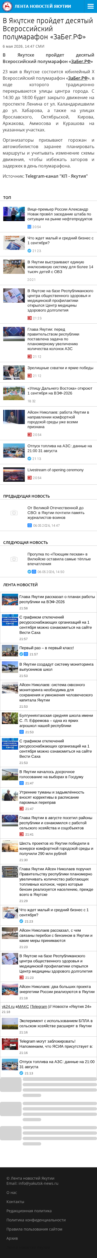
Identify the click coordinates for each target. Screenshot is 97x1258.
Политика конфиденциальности (36, 1219)
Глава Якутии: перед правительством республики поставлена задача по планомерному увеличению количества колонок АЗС (53, 339)
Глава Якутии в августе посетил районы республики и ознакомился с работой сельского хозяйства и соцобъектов (55, 823)
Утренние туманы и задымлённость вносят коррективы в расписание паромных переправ (51, 797)
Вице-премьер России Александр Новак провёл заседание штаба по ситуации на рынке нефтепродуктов (59, 214)
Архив (12, 1238)
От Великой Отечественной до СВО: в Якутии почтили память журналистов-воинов (56, 513)
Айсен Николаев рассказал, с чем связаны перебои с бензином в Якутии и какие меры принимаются (55, 935)
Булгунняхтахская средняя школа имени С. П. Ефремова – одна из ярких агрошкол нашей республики (56, 720)
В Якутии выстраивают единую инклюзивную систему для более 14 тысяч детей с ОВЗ (60, 267)
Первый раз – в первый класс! (46, 648)
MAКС (23, 1006)
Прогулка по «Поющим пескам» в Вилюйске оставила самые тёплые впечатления (59, 559)
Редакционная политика (29, 1210)
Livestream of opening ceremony (55, 470)
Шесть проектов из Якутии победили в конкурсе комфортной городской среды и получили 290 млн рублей (56, 848)
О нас (11, 1192)
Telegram (39, 1006)
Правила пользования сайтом (34, 1229)
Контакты (15, 1201)
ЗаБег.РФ (78, 78)
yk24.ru (8, 1006)
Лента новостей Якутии (28, 1247)
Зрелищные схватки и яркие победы (60, 368)
